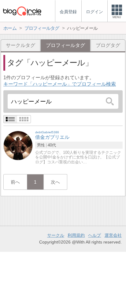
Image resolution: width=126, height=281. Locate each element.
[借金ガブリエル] (18, 145)
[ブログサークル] (22, 11)
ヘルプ (94, 235)
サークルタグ (20, 45)
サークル (55, 235)
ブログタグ (108, 45)
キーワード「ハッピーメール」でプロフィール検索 (59, 84)
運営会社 (113, 235)
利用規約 (76, 235)
